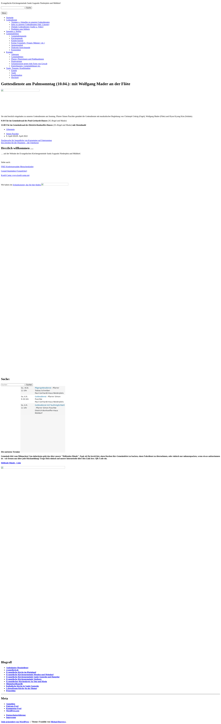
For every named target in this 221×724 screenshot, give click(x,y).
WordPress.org (12, 711)
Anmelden (10, 704)
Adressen (15, 54)
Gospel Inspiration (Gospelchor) (14, 171)
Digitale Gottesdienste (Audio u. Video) (27, 27)
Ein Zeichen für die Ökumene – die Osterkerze (20, 143)
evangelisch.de (12, 670)
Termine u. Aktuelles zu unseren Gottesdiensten (30, 22)
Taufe (13, 73)
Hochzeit (15, 77)
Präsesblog (10, 691)
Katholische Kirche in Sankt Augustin (22, 686)
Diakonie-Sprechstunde (20, 47)
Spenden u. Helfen (13, 31)
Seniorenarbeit (17, 45)
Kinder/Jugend (17, 41)
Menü (4, 13)
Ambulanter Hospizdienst (17, 668)
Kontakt (9, 52)
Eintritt (14, 70)
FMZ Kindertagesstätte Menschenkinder (17, 167)
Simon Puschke (12, 134)
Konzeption (16, 50)
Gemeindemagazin (18, 36)
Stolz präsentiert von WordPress (15, 722)
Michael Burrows (58, 722)
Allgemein (10, 129)
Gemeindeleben (12, 34)
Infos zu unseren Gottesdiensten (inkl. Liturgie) (30, 24)
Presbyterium (16, 61)
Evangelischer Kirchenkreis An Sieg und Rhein (26, 681)
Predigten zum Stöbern (20, 29)
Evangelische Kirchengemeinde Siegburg (23, 679)
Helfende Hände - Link (11, 463)
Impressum (11, 717)
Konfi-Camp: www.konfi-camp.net (15, 175)
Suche (28, 8)
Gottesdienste (11, 20)
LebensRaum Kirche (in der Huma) (21, 688)
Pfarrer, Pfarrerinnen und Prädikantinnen (27, 59)
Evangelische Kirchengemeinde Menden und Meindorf (29, 674)
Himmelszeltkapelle (14, 684)
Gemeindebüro (17, 57)
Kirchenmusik (17, 38)
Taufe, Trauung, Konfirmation (18, 68)
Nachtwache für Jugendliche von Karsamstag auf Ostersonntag (26, 140)
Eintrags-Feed (12, 706)
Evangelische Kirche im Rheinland (21, 672)
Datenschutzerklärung (16, 715)
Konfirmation (16, 75)
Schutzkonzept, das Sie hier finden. (27, 185)
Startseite (9, 18)
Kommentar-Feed (13, 708)
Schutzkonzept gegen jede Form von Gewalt (29, 64)
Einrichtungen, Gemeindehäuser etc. (26, 66)
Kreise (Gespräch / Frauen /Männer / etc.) (28, 43)
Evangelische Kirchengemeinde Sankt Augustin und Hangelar (33, 677)
